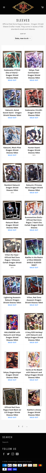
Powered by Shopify (25, 461)
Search (5, 442)
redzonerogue (13, 461)
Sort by (23, 34)
